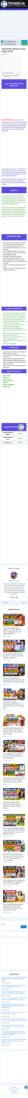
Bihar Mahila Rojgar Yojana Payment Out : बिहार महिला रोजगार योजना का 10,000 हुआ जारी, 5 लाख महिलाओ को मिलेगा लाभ (14, 979)
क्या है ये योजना (7, 76)
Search (3, 924)
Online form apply (23, 9)
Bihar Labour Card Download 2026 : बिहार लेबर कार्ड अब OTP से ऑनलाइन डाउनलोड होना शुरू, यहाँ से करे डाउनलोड (14, 780)
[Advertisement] (14, 25)
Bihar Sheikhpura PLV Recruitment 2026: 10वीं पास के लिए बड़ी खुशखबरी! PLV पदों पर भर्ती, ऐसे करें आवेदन (14, 882)
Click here (20, 433)
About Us (14, 1090)
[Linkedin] (17, 597)
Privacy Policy (14, 1087)
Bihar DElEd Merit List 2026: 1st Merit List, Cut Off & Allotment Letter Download (13, 756)
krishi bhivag (15, 9)
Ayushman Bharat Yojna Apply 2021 (11, 75)
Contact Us (14, 1092)
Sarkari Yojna (7, 9)
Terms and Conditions (14, 1089)
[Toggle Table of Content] (17, 73)
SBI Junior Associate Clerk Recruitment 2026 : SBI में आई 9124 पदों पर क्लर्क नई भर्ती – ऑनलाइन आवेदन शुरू (13, 680)
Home (1, 9)
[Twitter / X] (14, 597)
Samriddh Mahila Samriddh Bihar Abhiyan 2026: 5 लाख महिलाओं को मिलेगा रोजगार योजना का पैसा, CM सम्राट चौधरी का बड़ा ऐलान (14, 1006)
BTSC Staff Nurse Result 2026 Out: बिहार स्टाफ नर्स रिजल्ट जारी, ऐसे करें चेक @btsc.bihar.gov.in (13, 656)
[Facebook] (11, 597)
